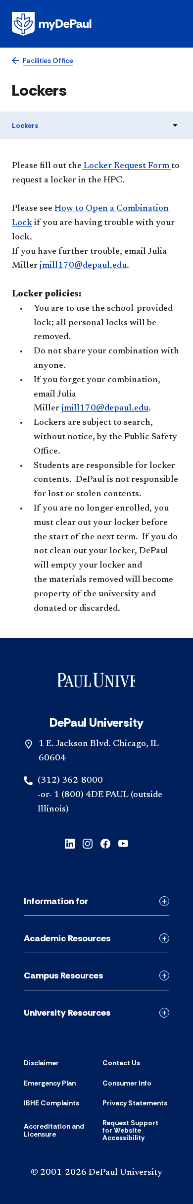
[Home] (96, 682)
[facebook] (105, 843)
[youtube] (123, 843)
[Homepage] (96, 24)
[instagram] (88, 843)
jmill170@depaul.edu (104, 408)
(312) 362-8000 (70, 780)
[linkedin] (70, 843)
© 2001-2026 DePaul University (96, 1172)
